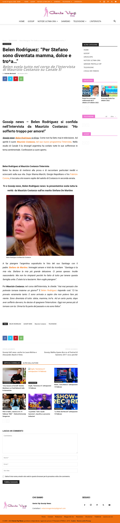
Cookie (73, 521)
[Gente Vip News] (60, 11)
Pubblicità (98, 517)
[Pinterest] (108, 1)
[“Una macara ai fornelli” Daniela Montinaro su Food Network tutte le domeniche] (14, 376)
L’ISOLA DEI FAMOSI (91, 71)
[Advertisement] (60, 33)
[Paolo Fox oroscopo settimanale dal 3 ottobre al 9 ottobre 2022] (90, 91)
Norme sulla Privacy (84, 521)
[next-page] (7, 421)
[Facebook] (100, 1)
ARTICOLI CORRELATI (12, 363)
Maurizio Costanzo (40, 324)
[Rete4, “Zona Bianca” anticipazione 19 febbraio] (66, 375)
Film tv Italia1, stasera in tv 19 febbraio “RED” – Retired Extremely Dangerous (14, 414)
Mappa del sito (69, 517)
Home (5, 41)
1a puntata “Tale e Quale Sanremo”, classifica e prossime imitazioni (39, 414)
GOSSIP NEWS (28, 324)
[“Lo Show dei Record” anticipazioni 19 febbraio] (66, 402)
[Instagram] (104, 1)
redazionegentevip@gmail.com (53, 508)
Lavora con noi (108, 517)
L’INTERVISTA (78, 1)
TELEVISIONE (66, 1)
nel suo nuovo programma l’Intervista (53, 142)
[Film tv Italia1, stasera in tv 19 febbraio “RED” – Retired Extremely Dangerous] (14, 402)
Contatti (50, 517)
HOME (26, 1)
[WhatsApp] (21, 78)
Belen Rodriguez (49, 290)
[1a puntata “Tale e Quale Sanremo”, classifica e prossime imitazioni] (40, 402)
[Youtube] (115, 1)
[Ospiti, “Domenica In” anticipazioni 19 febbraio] (40, 376)
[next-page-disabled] (87, 125)
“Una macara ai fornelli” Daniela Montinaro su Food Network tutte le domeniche (13, 388)
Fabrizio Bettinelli (10, 73)
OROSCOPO (88, 57)
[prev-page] (4, 421)
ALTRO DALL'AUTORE (30, 363)
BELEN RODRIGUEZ (15, 324)
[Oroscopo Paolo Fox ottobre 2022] (109, 91)
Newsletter (79, 517)
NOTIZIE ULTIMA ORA (43, 1)
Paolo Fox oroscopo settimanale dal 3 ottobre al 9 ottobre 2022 (90, 100)
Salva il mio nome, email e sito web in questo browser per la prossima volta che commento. (37, 476)
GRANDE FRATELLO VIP (92, 64)
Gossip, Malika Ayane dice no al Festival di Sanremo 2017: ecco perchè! (61, 353)
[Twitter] (112, 1)
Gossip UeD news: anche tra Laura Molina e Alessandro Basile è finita (20, 353)
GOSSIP (32, 1)
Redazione (58, 517)
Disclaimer (88, 517)
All (106, 116)
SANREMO (57, 1)
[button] (114, 21)
